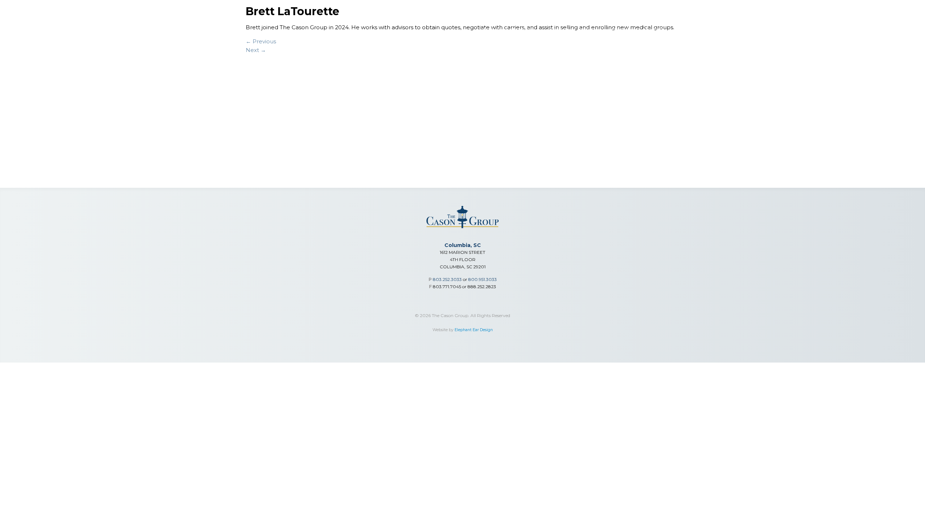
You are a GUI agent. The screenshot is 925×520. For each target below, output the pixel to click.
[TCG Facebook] (908, 11)
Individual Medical (638, 29)
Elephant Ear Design (474, 330)
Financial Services (507, 29)
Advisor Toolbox (707, 29)
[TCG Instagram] (891, 11)
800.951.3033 (482, 279)
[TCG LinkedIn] (874, 11)
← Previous (261, 41)
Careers (852, 29)
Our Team (812, 29)
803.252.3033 (447, 279)
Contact (891, 29)
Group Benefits (572, 29)
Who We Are (766, 29)
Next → (256, 50)
